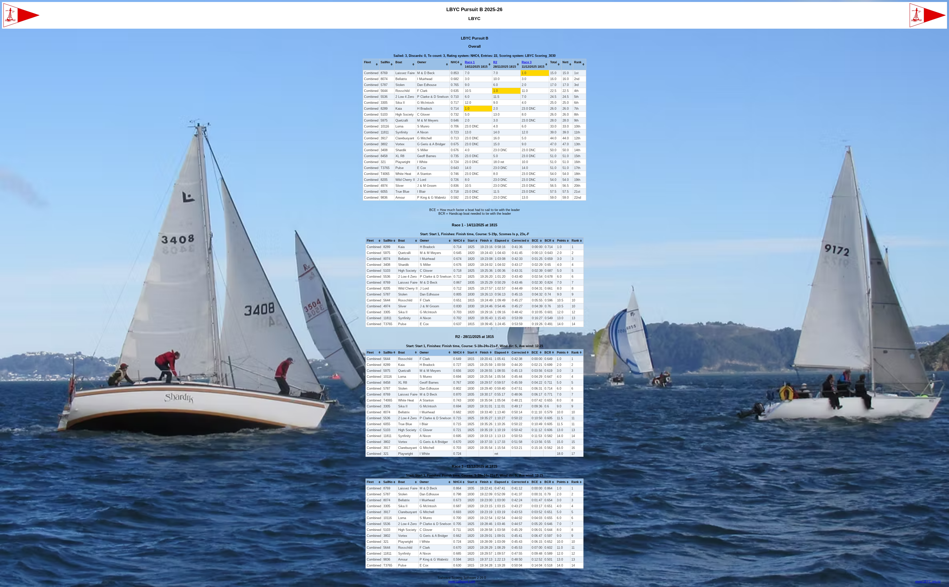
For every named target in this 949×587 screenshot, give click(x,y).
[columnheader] (371, 64)
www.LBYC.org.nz (928, 581)
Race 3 (527, 62)
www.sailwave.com (461, 581)
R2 (495, 62)
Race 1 (470, 62)
